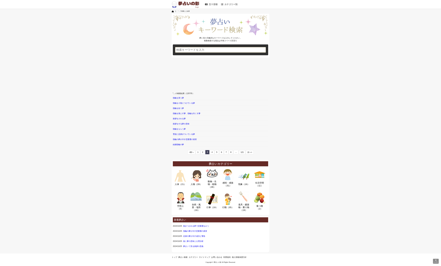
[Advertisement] (220, 75)
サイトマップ (204, 257)
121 (242, 152)
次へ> (249, 152)
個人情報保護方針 (239, 257)
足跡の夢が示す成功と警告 (194, 236)
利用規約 (227, 257)
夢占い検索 (183, 257)
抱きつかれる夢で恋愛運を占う (196, 226)
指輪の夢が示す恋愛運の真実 (195, 231)
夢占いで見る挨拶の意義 (193, 246)
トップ (174, 257)
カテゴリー (193, 257)
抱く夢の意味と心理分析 (193, 241)
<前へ (191, 152)
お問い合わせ (216, 257)
